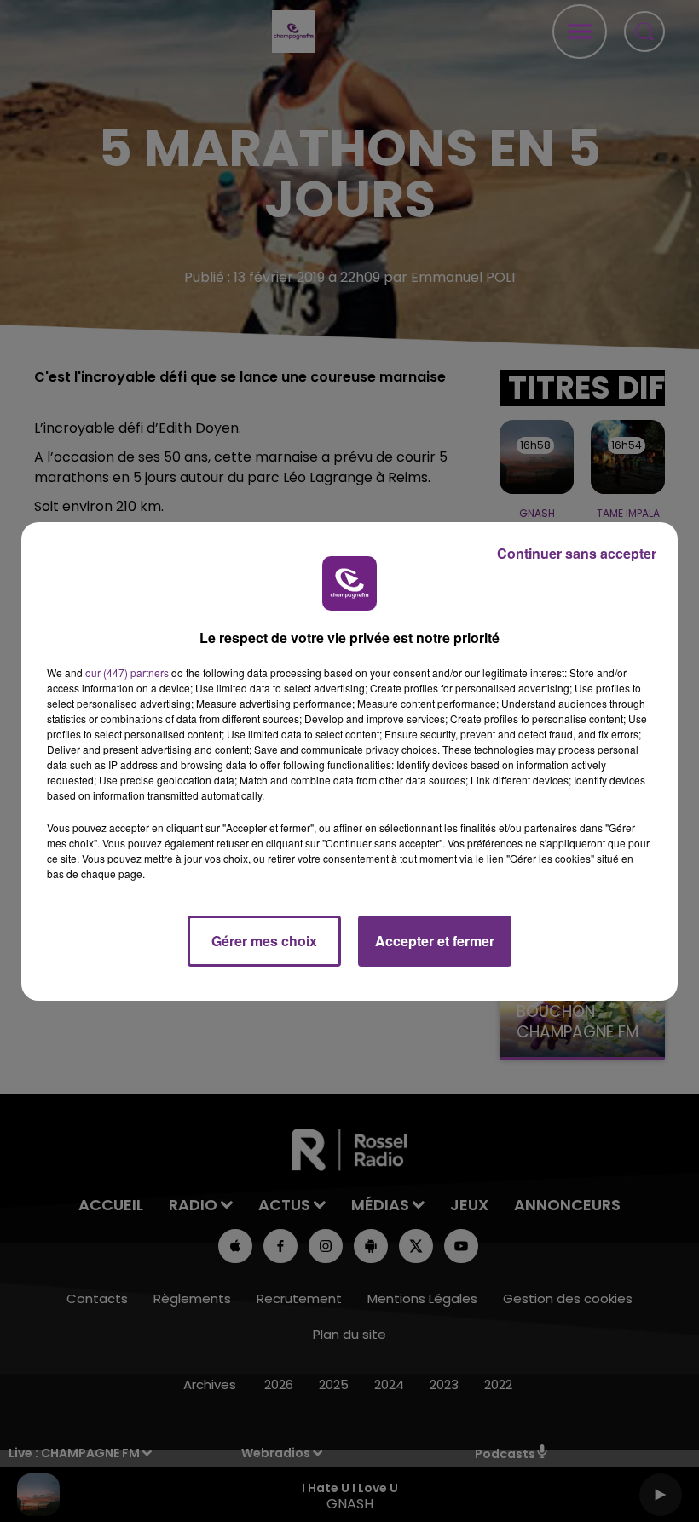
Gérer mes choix (264, 941)
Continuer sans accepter (576, 553)
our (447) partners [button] (127, 672)
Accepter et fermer (434, 941)
